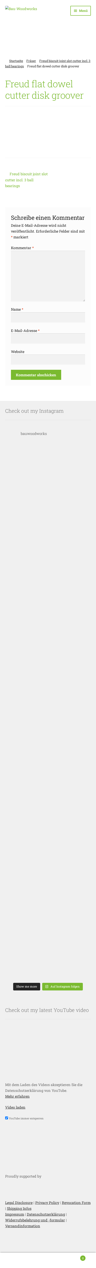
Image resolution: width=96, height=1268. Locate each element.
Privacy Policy (47, 1202)
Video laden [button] (15, 1107)
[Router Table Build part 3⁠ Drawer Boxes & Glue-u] (48, 711)
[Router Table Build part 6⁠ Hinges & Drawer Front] (48, 532)
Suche (48, 1260)
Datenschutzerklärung (46, 1214)
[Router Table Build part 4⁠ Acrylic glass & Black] (48, 652)
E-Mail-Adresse (25, 330)
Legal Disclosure (19, 1202)
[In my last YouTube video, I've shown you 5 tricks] (48, 473)
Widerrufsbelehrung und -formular (35, 1220)
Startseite (16, 61)
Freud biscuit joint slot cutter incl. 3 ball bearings (26, 179)
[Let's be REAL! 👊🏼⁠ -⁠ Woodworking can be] (48, 890)
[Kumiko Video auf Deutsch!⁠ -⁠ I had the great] (48, 950)
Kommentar (22, 247)
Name (17, 309)
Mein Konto (16, 1260)
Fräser (31, 61)
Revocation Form (76, 1202)
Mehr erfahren (17, 1096)
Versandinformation (22, 1225)
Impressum (14, 1214)
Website (17, 351)
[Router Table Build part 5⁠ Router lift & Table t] (48, 592)
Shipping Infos (19, 1208)
